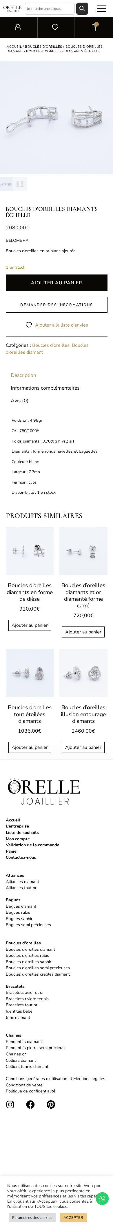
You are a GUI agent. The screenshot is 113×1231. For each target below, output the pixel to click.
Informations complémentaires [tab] (45, 387)
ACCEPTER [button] (73, 1217)
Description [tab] (23, 375)
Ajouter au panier (56, 283)
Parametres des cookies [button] (32, 1217)
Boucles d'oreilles (43, 47)
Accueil (14, 47)
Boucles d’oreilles (51, 345)
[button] (101, 8)
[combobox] (50, 8)
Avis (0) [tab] (20, 400)
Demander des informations (56, 304)
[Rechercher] (82, 8)
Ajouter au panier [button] (30, 625)
